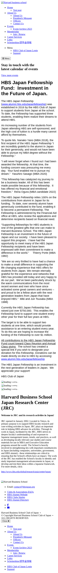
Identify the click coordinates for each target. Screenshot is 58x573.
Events (10, 26)
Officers (17, 21)
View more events (9, 75)
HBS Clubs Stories (16, 497)
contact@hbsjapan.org (24, 487)
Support (17, 53)
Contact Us (18, 23)
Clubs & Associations (20, 492)
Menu (10, 48)
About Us (11, 13)
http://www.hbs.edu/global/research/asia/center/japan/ (26, 471)
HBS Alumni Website (17, 494)
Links (9, 39)
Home (10, 7)
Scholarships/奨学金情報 (19, 42)
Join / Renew (19, 34)
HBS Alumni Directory (18, 500)
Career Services (14, 37)
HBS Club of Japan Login (25, 50)
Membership (13, 31)
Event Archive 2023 (22, 29)
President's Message (22, 18)
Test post (17, 10)
